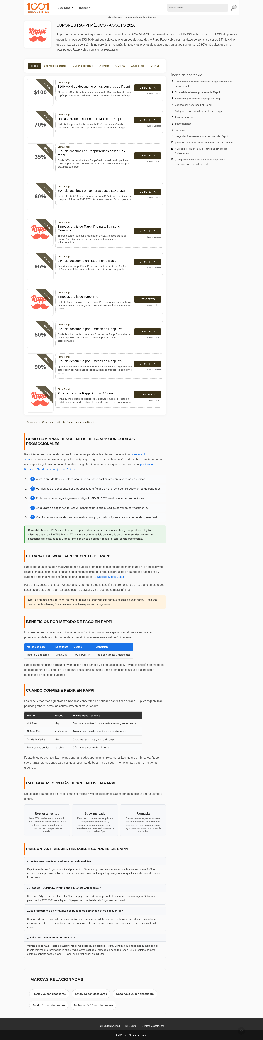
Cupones (32, 422)
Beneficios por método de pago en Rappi (198, 98)
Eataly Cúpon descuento (91, 994)
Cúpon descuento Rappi (80, 422)
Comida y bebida (51, 422)
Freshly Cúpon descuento (49, 994)
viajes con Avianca (65, 469)
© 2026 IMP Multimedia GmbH (131, 1035)
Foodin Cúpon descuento (49, 1005)
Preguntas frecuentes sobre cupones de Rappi (201, 136)
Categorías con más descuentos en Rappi (198, 111)
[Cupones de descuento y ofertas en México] (38, 7)
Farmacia (180, 129)
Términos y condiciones (152, 1026)
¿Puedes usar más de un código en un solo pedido (204, 142)
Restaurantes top (184, 117)
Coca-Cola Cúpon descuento (135, 994)
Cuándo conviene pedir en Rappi (193, 104)
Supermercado (183, 123)
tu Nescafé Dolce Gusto (109, 576)
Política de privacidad (109, 1026)
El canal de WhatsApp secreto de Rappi (197, 92)
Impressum (130, 1026)
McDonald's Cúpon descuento (93, 1005)
